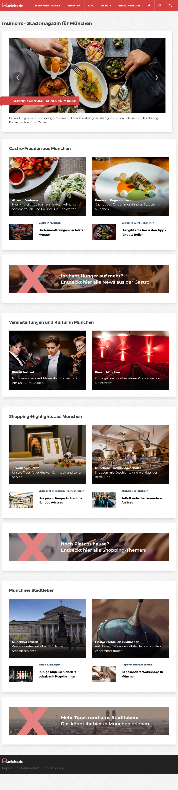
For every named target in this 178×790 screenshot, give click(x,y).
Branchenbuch (129, 5)
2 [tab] (87, 42)
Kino (91, 5)
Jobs (45, 768)
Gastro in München (50, 222)
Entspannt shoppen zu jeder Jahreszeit (61, 490)
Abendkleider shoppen (135, 490)
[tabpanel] (87, 82)
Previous (18, 79)
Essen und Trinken (47, 5)
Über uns (57, 768)
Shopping (74, 5)
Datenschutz (30, 768)
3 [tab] (92, 42)
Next (157, 79)
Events (106, 5)
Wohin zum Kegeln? (50, 664)
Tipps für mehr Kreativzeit (137, 664)
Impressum (10, 768)
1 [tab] (82, 42)
